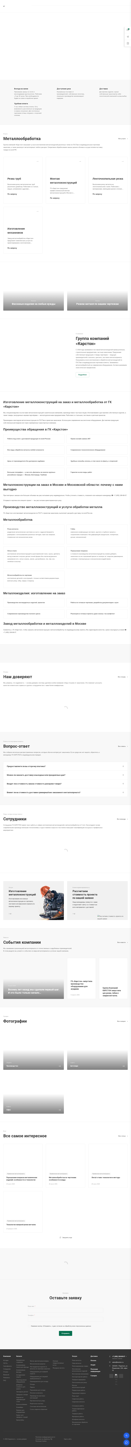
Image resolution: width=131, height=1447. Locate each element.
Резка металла (76, 1360)
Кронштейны (20, 1420)
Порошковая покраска (79, 1393)
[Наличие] (65, 653)
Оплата (93, 1360)
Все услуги (122, 138)
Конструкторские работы (79, 1377)
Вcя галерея (121, 1021)
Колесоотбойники (21, 1404)
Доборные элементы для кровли (20, 1387)
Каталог (19, 1356)
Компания (7, 1356)
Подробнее (82, 375)
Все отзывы (122, 677)
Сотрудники (7, 1369)
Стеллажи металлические (38, 1406)
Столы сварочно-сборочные (38, 1409)
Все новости (121, 942)
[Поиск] (126, 1435)
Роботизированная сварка (80, 1366)
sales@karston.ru (118, 1362)
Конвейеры (19, 1407)
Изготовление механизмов (80, 1374)
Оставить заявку (70, 75)
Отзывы (5, 1372)
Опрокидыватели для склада (39, 1381)
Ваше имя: (31, 1306)
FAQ (4, 1380)
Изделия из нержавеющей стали (20, 1399)
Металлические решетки (37, 1364)
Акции (93, 1365)
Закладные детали (22, 1392)
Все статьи (122, 1136)
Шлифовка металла (78, 1419)
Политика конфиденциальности (45, 1437)
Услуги (74, 1356)
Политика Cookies (41, 1441)
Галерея (94, 1376)
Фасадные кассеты (58, 1368)
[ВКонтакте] (111, 1376)
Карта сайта (67, 1439)
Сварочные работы (78, 1399)
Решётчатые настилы (36, 1403)
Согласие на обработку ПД (44, 1439)
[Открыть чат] (126, 1442)
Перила (32, 1387)
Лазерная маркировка (78, 1379)
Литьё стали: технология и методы (105, 1177)
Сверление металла (78, 1402)
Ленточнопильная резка (108, 178)
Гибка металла (76, 1363)
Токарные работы (77, 1413)
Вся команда (121, 819)
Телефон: (31, 1315)
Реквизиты (6, 1377)
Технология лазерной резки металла (21, 1225)
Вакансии (6, 1374)
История (5, 1360)
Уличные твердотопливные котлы (58, 1363)
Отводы (32, 1384)
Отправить (66, 1333)
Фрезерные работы (78, 1416)
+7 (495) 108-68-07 (107, 3)
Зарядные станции (22, 1394)
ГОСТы (5, 1363)
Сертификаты (7, 1366)
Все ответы (122, 746)
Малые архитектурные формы (39, 1361)
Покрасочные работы (78, 1390)
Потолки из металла (36, 1393)
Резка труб (14, 178)
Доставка (94, 1356)
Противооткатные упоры (37, 1401)
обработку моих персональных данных (78, 1326)
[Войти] (109, 9)
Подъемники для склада (37, 1390)
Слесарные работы (78, 1406)
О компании (51, 75)
